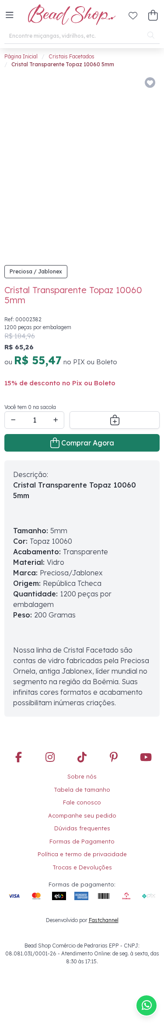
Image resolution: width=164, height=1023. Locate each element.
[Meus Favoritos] (133, 15)
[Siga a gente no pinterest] (113, 728)
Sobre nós (82, 746)
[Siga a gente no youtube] (145, 728)
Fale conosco (82, 772)
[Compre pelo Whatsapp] (146, 1005)
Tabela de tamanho (82, 759)
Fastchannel (104, 890)
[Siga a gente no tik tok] (82, 728)
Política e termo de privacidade (82, 824)
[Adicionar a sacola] (115, 390)
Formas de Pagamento (82, 811)
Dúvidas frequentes (82, 798)
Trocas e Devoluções (82, 837)
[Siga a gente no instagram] (50, 728)
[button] (9, 15)
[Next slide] (146, 150)
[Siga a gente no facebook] (18, 728)
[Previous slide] (21, 150)
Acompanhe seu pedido (82, 785)
